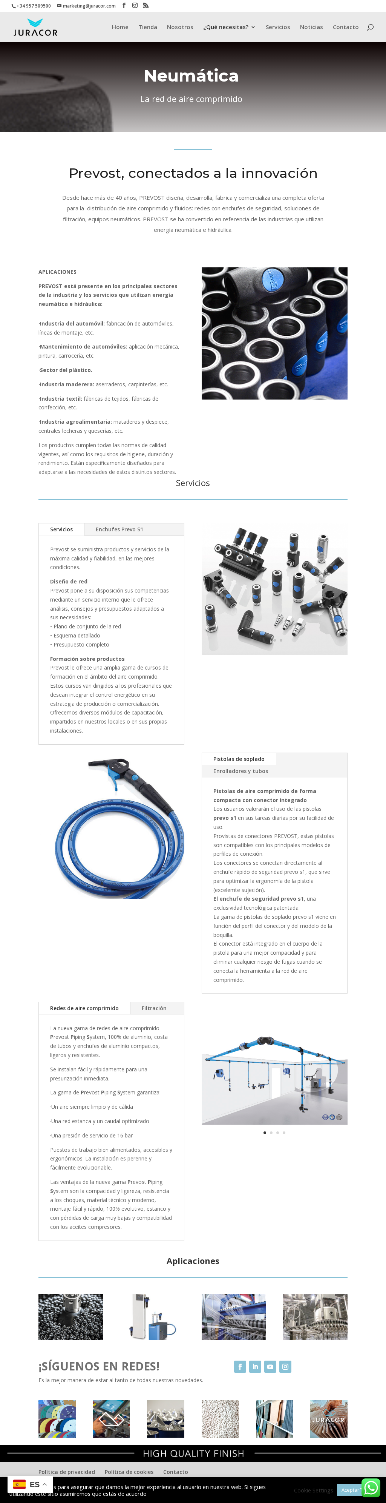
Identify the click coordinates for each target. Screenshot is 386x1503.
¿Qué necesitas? (225, 27)
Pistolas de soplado (239, 758)
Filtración (154, 1008)
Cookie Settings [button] (313, 1490)
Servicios (278, 27)
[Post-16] (315, 1337)
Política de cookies (129, 1471)
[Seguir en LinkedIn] (255, 1367)
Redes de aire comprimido (84, 1008)
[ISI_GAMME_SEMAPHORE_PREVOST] (275, 653)
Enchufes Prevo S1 (119, 529)
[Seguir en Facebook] (240, 1367)
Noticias (311, 27)
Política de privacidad (66, 1471)
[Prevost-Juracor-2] (111, 896)
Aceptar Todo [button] (357, 1489)
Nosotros (180, 27)
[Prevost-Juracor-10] (275, 1146)
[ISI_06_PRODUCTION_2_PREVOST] (70, 1337)
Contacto (346, 27)
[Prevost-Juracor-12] (152, 1337)
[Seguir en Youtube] (270, 1367)
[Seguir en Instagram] (285, 1367)
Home (120, 27)
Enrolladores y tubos (240, 771)
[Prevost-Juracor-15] (234, 1337)
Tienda (147, 27)
